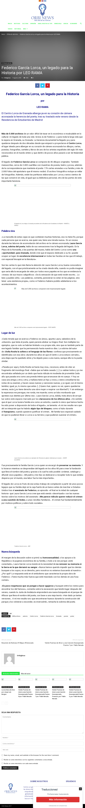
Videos (10, 29)
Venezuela (57, 23)
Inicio (10, 23)
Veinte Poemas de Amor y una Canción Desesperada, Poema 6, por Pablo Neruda (59, 694)
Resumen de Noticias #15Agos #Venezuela (17, 643)
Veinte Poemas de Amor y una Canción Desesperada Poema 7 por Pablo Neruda (64, 644)
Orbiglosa (7, 78)
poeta (72, 616)
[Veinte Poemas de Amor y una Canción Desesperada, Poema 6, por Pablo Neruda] (59, 683)
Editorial (17, 29)
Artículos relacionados (10, 673)
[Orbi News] (42, 11)
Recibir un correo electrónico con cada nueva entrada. (21, 763)
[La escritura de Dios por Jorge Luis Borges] (9, 683)
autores (25, 616)
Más (24, 29)
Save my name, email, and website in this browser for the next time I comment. (31, 755)
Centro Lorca (34, 616)
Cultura (25, 23)
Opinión (33, 23)
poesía (66, 616)
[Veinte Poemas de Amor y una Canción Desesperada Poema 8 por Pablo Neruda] (25, 683)
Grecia (65, 23)
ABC (11, 613)
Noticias (17, 23)
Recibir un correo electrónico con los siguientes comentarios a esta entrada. (28, 760)
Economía (73, 23)
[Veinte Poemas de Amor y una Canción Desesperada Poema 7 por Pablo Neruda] (42, 683)
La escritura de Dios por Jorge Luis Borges (8, 692)
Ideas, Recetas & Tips (45, 23)
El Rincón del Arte (12, 34)
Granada (58, 616)
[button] (80, 24)
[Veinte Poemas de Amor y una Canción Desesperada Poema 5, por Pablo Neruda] (76, 683)
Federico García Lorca (47, 616)
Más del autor (26, 673)
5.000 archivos (16, 616)
